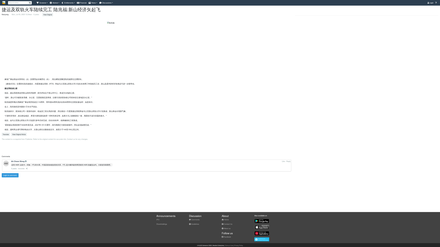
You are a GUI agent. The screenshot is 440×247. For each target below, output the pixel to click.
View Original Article (19, 134)
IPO (157, 219)
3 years (14, 168)
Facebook (227, 237)
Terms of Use (229, 245)
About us (227, 228)
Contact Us (227, 224)
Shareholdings (161, 224)
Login (431, 2)
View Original (47, 14)
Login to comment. (10, 175)
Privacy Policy (238, 245)
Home (226, 219)
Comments (195, 219)
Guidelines (195, 224)
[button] (42, 3)
